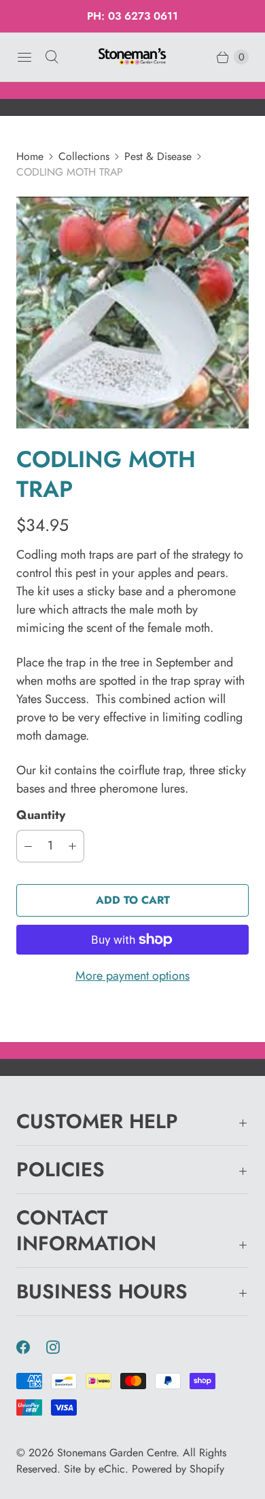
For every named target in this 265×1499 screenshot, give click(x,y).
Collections (83, 156)
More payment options (132, 975)
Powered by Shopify (178, 1469)
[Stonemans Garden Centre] (132, 56)
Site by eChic (94, 1469)
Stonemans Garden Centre (116, 1452)
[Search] (51, 57)
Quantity (40, 815)
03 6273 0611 (143, 16)
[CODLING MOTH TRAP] (132, 312)
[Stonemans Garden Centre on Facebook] (31, 1347)
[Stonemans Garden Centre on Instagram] (61, 1347)
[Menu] (24, 57)
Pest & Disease (158, 156)
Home (29, 156)
